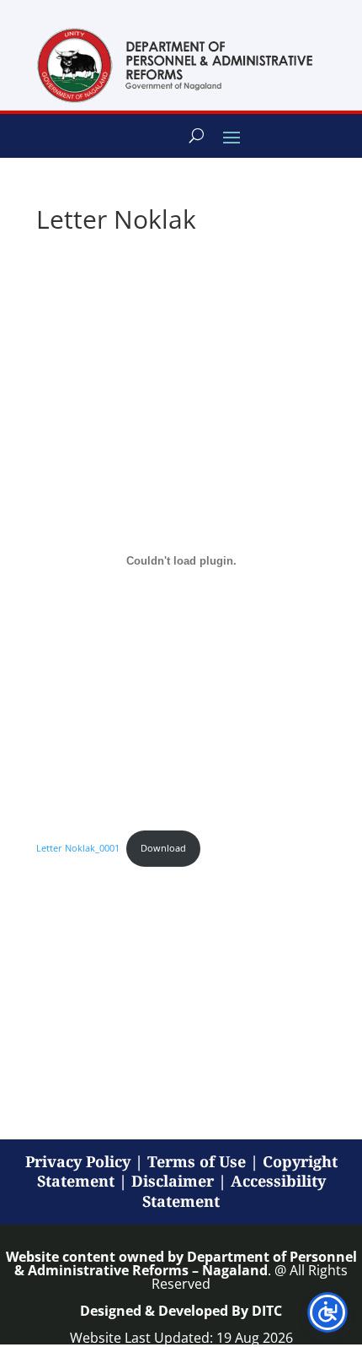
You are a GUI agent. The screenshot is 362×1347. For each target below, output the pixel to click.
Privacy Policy (77, 1161)
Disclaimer (172, 1181)
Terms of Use (196, 1161)
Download (163, 847)
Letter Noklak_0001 (78, 847)
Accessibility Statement (234, 1191)
